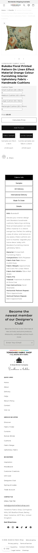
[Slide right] (23, 59)
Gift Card (7, 476)
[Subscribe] (31, 342)
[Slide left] (14, 59)
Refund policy (31, 540)
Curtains (7, 431)
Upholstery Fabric (11, 450)
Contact (7, 405)
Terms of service (26, 543)
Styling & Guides (10, 485)
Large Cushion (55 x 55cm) (12, 101)
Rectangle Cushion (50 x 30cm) (14, 106)
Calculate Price (19, 120)
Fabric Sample (8, 135)
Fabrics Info (19, 177)
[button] (4, 5)
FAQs (6, 396)
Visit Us (7, 410)
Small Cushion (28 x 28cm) (12, 90)
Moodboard (8, 467)
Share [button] (11, 158)
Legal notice (15, 550)
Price (4, 115)
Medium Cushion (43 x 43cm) (13, 95)
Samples (19, 183)
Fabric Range (9, 445)
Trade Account (9, 490)
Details (19, 206)
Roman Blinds (9, 436)
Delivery (7, 392)
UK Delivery (19, 189)
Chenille (11, 10)
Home (4, 10)
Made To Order (19, 201)
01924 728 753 (9, 501)
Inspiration (8, 462)
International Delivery (19, 195)
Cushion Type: (7, 87)
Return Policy (9, 401)
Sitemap (25, 550)
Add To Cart (19, 128)
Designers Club (10, 480)
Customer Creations (11, 471)
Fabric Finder (9, 427)
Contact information (26, 547)
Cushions (7, 441)
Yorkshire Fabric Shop (16, 540)
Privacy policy (13, 543)
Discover (7, 422)
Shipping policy (11, 547)
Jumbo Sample (26, 135)
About (6, 387)
